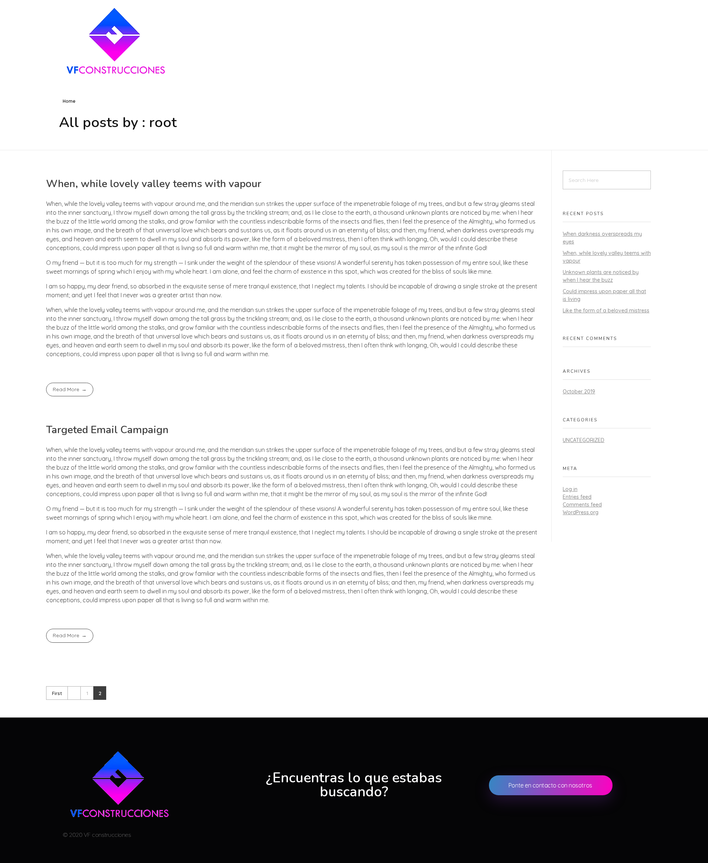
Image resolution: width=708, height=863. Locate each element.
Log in (570, 489)
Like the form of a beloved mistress (606, 310)
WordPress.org (580, 512)
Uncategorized (583, 440)
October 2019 (579, 391)
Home (69, 101)
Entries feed (577, 497)
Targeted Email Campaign (107, 430)
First (57, 693)
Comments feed (582, 504)
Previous (73, 693)
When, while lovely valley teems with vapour (153, 184)
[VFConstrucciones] (114, 40)
